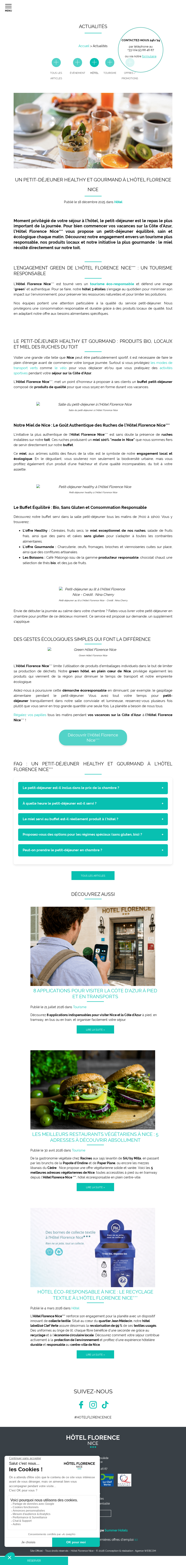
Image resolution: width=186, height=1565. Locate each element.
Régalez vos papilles (30, 715)
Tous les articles (93, 875)
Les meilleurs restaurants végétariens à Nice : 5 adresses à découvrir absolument (95, 1137)
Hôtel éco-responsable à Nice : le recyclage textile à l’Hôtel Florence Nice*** (95, 1295)
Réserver (34, 1560)
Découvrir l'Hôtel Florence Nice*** (93, 738)
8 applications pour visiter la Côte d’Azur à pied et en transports (95, 993)
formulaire (149, 56)
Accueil (83, 46)
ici (136, 1539)
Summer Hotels (116, 1530)
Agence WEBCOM (145, 1550)
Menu (8, 11)
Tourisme (79, 1007)
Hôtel (75, 1308)
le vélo (61, 368)
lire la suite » (95, 1029)
